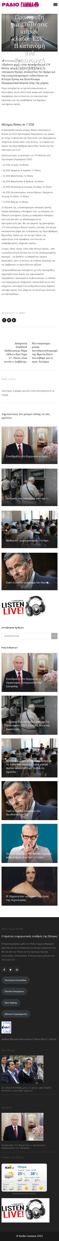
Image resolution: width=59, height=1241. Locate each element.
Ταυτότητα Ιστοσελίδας (15, 980)
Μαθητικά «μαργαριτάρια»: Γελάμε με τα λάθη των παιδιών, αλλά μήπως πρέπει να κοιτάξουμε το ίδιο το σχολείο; (29, 766)
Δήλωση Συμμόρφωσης (16, 1014)
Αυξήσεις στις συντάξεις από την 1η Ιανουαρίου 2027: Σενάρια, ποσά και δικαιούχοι (28, 725)
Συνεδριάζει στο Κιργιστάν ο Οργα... (27, 456)
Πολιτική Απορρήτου (14, 991)
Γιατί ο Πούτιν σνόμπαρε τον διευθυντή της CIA (23, 812)
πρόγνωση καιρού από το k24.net (24, 1193)
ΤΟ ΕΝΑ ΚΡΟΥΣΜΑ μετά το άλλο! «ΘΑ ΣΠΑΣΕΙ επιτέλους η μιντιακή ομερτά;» (27, 1089)
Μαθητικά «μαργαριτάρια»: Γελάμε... (28, 540)
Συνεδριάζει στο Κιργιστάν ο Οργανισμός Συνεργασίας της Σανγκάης (24, 682)
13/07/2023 (10, 1097)
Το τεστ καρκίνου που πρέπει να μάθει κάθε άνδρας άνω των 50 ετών (29, 855)
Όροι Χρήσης (11, 1002)
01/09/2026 (10, 1155)
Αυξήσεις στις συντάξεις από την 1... (27, 498)
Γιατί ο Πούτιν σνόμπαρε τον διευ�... (28, 582)
